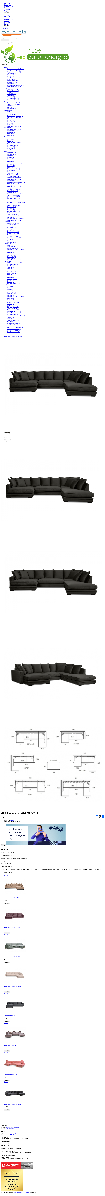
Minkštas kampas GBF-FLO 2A (12, 986)
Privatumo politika (8, 6)
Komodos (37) (11, 120)
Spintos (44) (10, 95)
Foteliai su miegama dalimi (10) (15, 85)
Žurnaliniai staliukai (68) (13, 77)
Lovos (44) (10, 172)
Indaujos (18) (10, 74)
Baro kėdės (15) (11, 108)
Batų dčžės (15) (11, 155)
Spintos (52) (10, 119)
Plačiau (6, 875)
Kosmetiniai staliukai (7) (13, 99)
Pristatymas (7, 3)
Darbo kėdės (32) (11, 139)
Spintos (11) (10, 141)
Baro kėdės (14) (11, 154)
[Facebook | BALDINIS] (8, 1194)
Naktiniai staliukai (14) (13, 98)
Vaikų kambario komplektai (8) (15, 117)
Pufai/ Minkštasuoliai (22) (14, 86)
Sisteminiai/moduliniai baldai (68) (16, 69)
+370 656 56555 (10, 1128)
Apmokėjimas (7, 5)
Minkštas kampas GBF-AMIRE (12, 927)
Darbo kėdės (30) (11, 123)
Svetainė (6, 67)
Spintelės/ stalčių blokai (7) (14, 186)
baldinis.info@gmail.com (12, 1127)
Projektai (6, 8)
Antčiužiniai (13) (11, 94)
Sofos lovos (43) (11, 113)
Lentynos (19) (11, 148)
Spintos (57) (10, 185)
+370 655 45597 (10, 1134)
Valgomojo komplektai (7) (14, 72)
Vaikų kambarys (8, 110)
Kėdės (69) (10, 107)
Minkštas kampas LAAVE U (11, 1074)
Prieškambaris (7, 127)
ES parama (7, 9)
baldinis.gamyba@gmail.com (13, 1133)
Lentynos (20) (11, 170)
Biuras (5, 136)
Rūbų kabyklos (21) (12, 145)
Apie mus (6, 2)
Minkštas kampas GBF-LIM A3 (12, 956)
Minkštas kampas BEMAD (11, 1045)
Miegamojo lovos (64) (13, 89)
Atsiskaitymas (4, 28)
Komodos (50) (11, 76)
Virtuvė (6, 101)
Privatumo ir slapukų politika (21, 1192)
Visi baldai (6, 151)
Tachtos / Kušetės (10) (13, 91)
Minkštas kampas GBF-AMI (11, 897)
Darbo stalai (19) (11, 160)
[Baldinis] (14, 36)
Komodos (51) (11, 135)
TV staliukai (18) (11, 73)
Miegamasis (7, 88)
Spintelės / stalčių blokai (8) (14, 142)
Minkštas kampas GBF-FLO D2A (13, 336)
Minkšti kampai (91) (12, 80)
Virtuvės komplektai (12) (13, 102)
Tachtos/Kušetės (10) (12, 191)
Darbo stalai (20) (11, 138)
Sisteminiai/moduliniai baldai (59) (16, 182)
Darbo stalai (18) (11, 122)
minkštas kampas (9, 1112)
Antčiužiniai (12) (11, 152)
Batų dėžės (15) (11, 132)
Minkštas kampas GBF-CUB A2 (12, 1015)
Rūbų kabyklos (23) (12, 130)
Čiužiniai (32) (10, 157)
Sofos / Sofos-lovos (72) (13, 82)
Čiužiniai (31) (10, 92)
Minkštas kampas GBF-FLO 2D (12, 1104)
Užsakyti (3, 845)
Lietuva (12, 820)
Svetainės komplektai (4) (13, 70)
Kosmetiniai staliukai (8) (13, 169)
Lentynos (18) (11, 79)
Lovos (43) (10, 111)
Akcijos (6, 11)
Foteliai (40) (10, 83)
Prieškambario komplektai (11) (15, 129)
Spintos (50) (10, 133)
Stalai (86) (10, 105)
